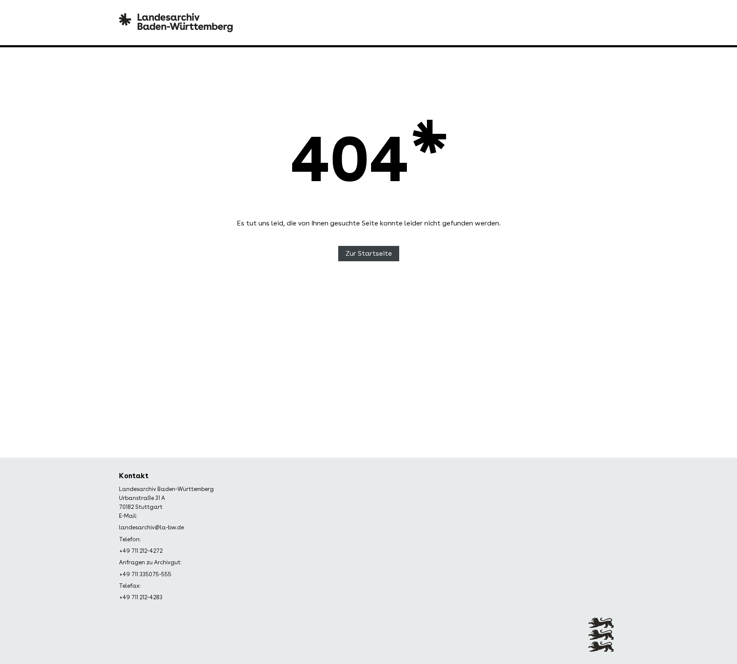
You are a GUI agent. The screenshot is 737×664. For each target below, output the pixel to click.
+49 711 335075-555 (145, 574)
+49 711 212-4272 (140, 551)
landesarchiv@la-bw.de (151, 527)
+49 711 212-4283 (140, 597)
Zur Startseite (368, 253)
